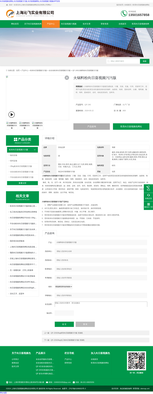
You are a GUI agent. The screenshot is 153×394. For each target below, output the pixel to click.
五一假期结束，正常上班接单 (21, 270)
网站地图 (3, 393)
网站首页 (15, 24)
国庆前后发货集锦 (17, 241)
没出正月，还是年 (17, 294)
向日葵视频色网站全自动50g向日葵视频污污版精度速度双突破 (23, 288)
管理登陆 (136, 388)
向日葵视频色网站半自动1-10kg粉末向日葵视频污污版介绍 (23, 218)
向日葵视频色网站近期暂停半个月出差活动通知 (23, 264)
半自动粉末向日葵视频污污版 (21, 177)
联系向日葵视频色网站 (141, 5)
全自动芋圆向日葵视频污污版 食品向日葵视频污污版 (45, 359)
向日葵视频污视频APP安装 (68, 25)
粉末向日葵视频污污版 (38, 70)
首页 (18, 70)
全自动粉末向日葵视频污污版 (60, 70)
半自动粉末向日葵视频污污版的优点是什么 (23, 223)
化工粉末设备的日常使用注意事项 (23, 212)
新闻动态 (15, 363)
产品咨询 (91, 126)
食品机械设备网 (126, 388)
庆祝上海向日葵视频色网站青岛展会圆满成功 (23, 258)
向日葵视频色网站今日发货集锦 (22, 276)
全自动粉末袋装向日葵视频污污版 (45, 363)
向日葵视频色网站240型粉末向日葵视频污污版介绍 (23, 235)
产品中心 (51, 24)
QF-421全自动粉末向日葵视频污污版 (45, 366)
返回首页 (119, 5)
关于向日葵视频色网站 (32, 25)
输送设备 (13, 155)
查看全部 (22, 183)
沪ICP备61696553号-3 (77, 388)
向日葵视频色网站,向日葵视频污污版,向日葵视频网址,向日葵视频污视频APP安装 (30, 1)
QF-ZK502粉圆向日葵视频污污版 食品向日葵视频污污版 (45, 370)
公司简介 (15, 359)
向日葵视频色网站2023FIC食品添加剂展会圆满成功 (23, 282)
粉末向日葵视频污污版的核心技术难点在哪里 (23, 206)
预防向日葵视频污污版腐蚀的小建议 (23, 253)
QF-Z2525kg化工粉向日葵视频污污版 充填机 (68, 340)
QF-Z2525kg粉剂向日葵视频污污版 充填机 (67, 333)
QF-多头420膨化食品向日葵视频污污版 (45, 374)
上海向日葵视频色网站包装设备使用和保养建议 (23, 247)
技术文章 (86, 24)
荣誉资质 (104, 24)
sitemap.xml (144, 388)
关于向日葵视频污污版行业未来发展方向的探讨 (23, 229)
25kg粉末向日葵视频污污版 (21, 166)
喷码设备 (13, 161)
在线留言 (128, 5)
